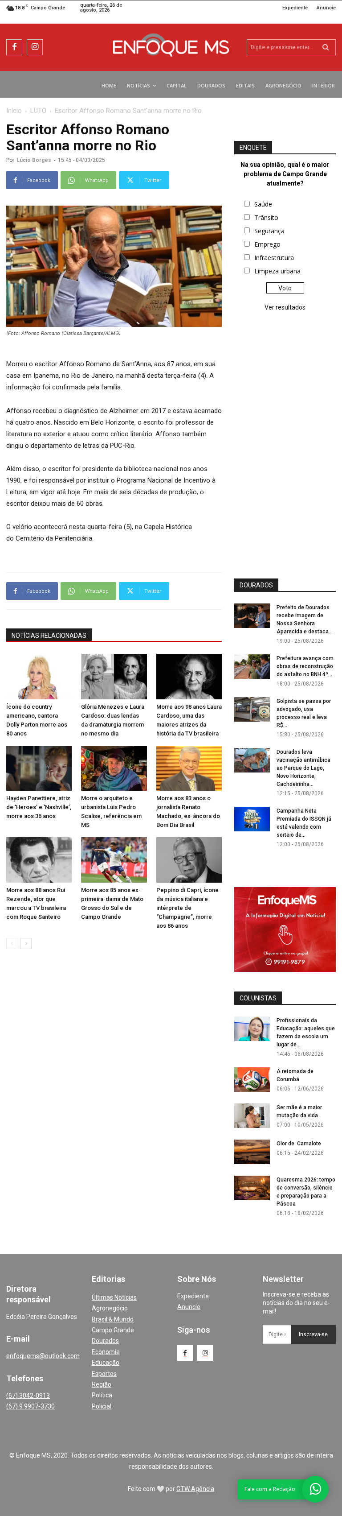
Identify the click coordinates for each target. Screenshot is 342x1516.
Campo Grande (113, 1330)
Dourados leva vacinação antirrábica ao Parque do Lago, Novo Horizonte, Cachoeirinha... (303, 768)
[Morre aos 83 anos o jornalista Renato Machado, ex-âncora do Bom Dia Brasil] (189, 768)
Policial (101, 1406)
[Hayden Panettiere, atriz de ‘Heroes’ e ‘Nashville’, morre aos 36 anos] (39, 768)
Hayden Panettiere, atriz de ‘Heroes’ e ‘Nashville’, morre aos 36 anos (38, 807)
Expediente (193, 1296)
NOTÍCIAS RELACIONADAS (49, 635)
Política (102, 1395)
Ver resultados (285, 307)
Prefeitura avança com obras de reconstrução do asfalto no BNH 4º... (305, 666)
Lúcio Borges (33, 160)
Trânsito (266, 217)
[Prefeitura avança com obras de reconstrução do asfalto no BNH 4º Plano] (252, 666)
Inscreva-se (313, 1334)
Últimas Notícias (114, 1297)
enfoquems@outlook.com (43, 1355)
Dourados (105, 1340)
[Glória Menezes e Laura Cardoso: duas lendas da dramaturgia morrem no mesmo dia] (114, 676)
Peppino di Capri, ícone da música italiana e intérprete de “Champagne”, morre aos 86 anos (187, 908)
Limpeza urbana (277, 271)
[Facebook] (14, 47)
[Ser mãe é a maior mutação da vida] (252, 1115)
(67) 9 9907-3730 (30, 1406)
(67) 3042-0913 (28, 1395)
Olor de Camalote (299, 1143)
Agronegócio (110, 1308)
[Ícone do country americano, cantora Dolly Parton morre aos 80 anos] (39, 676)
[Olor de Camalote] (252, 1152)
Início (14, 111)
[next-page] (26, 943)
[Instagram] (35, 47)
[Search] (326, 47)
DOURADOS (256, 585)
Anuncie (188, 1306)
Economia (106, 1351)
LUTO (38, 111)
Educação (105, 1362)
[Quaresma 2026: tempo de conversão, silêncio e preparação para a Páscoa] (252, 1188)
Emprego (267, 244)
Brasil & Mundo (113, 1319)
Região (101, 1384)
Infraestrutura (274, 257)
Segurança (269, 231)
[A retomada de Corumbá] (252, 1079)
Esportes (104, 1373)
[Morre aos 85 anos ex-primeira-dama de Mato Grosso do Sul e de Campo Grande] (114, 859)
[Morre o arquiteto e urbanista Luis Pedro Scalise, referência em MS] (114, 768)
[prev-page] (11, 943)
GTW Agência (195, 1488)
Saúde (263, 204)
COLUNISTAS (258, 998)
